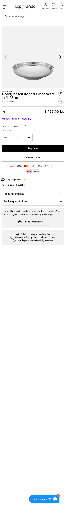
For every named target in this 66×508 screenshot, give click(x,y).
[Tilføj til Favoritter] (61, 93)
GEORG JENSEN (7, 91)
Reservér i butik (33, 158)
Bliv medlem (6, 130)
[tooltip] (61, 101)
